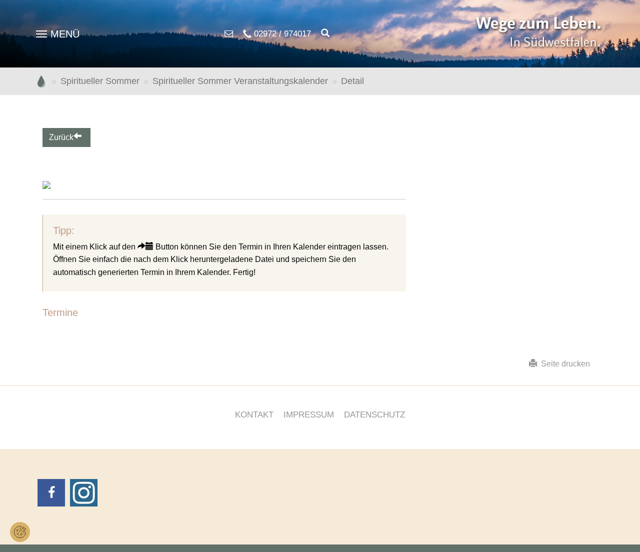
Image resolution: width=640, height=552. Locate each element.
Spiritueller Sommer (100, 81)
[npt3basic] (540, 33)
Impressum (309, 415)
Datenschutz (374, 415)
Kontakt (254, 415)
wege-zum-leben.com (41, 81)
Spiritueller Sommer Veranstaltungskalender (240, 81)
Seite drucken (563, 364)
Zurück (61, 137)
